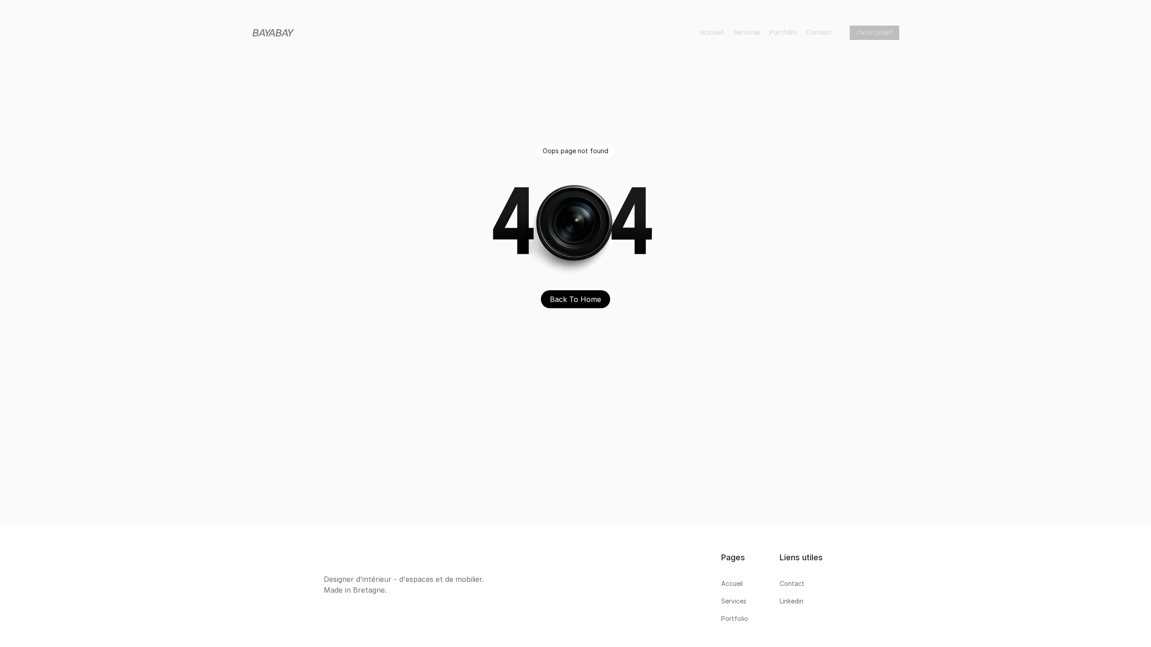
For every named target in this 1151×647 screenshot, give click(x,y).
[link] (575, 586)
